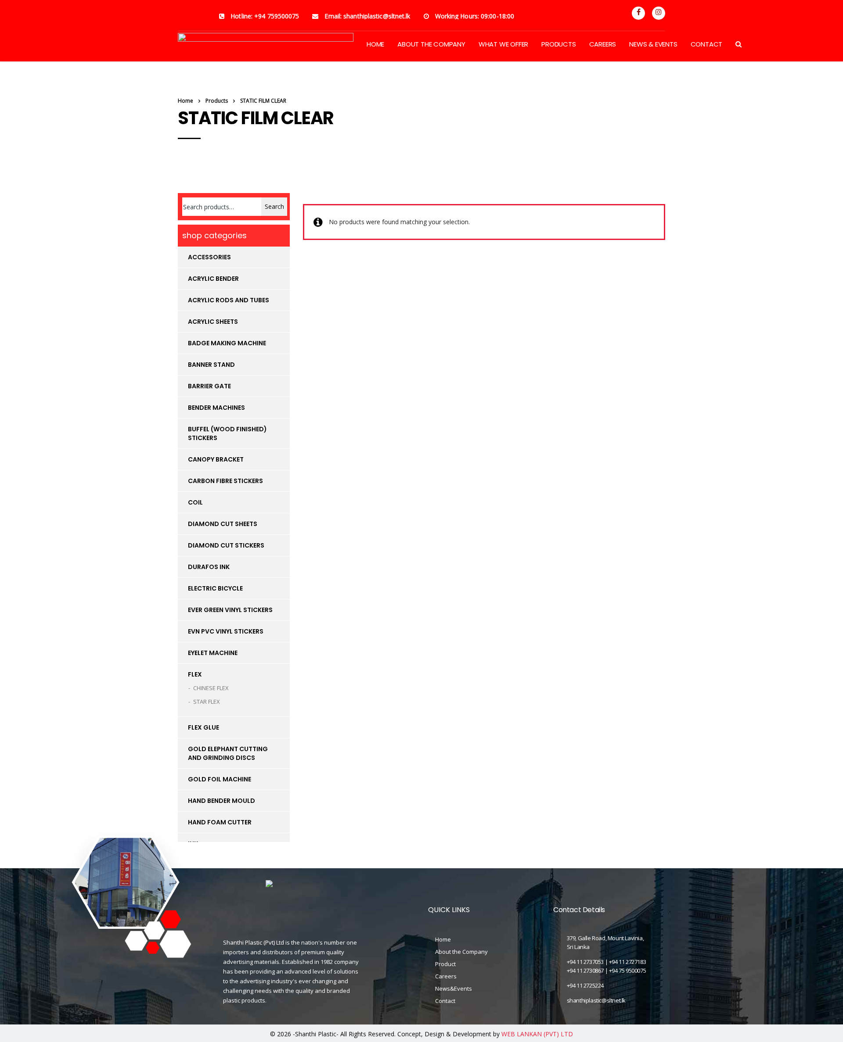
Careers (602, 44)
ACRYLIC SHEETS (213, 321)
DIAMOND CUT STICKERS (226, 545)
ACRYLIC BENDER (213, 278)
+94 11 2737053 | (588, 962)
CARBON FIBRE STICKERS (225, 480)
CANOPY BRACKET (216, 459)
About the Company (461, 952)
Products (558, 44)
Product (445, 964)
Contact (707, 44)
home (375, 44)
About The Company (431, 44)
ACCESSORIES (209, 257)
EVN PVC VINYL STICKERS (225, 631)
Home (185, 100)
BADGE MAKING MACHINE (227, 343)
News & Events (653, 44)
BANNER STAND (211, 364)
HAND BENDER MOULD (221, 800)
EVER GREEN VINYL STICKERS (230, 609)
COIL (195, 502)
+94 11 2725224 (585, 985)
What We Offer (503, 44)
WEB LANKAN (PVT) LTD (537, 1034)
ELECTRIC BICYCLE (215, 588)
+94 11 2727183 (627, 962)
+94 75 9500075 (627, 970)
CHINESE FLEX (211, 688)
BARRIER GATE (209, 386)
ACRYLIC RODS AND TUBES (228, 300)
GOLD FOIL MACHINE (219, 779)
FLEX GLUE (203, 727)
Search (274, 206)
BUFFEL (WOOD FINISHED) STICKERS (227, 433)
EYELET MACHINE (213, 652)
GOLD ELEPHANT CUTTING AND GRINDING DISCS (228, 753)
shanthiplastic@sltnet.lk (596, 1000)
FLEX (195, 674)
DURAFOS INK (209, 566)
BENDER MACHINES (216, 407)
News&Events (453, 988)
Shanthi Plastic (315, 1034)
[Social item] (638, 13)
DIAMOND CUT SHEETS (222, 523)
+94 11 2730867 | (588, 970)
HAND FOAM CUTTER (220, 822)
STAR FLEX (206, 701)
